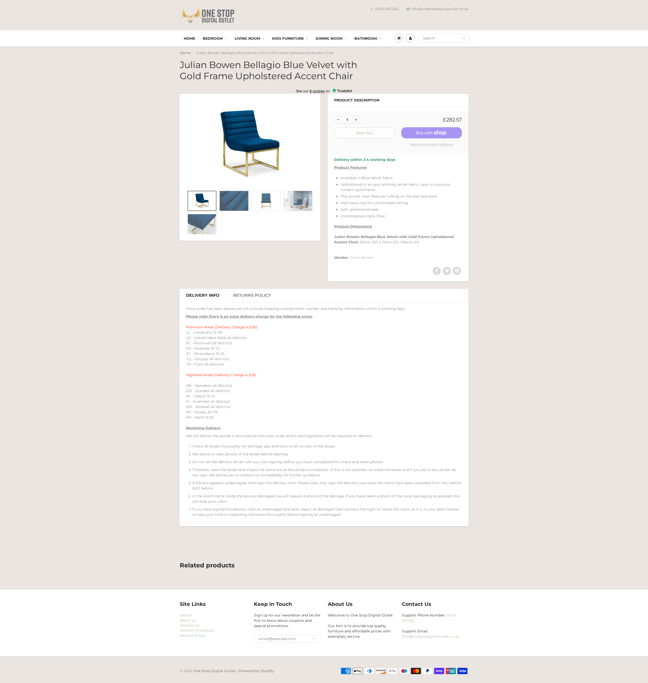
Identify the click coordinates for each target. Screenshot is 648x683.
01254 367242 (386, 9)
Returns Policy (252, 295)
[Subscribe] (314, 638)
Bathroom (365, 38)
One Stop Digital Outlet (214, 671)
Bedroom (213, 38)
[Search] (463, 38)
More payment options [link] (432, 144)
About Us (188, 620)
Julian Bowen (361, 257)
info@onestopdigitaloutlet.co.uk (439, 9)
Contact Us (189, 625)
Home (189, 38)
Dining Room (329, 38)
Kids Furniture (288, 38)
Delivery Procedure (197, 630)
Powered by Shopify (256, 671)
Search (186, 615)
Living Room (247, 38)
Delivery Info (202, 295)
